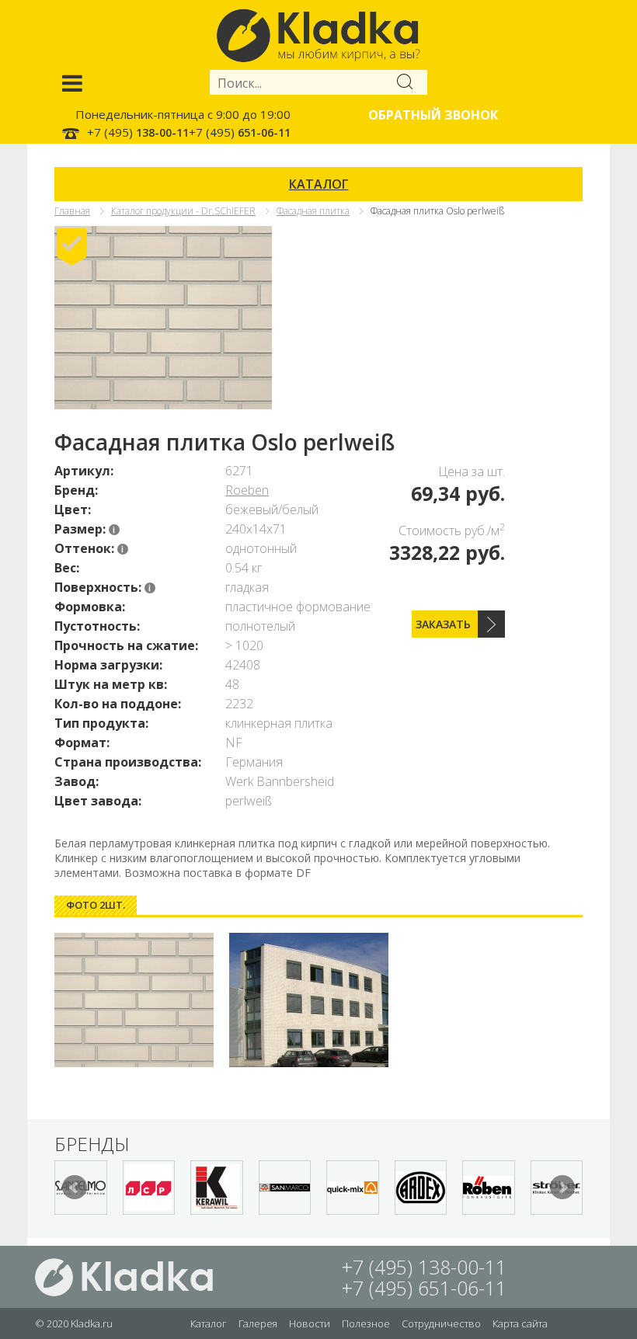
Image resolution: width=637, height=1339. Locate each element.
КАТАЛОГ (319, 184)
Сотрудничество (441, 1323)
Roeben (247, 490)
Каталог (208, 1323)
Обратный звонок (433, 114)
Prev (74, 1187)
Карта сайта (520, 1323)
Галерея (257, 1323)
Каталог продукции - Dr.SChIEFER (183, 210)
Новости (309, 1323)
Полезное (366, 1323)
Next (562, 1187)
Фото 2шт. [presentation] (95, 905)
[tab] (95, 905)
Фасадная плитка (313, 210)
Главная (72, 210)
